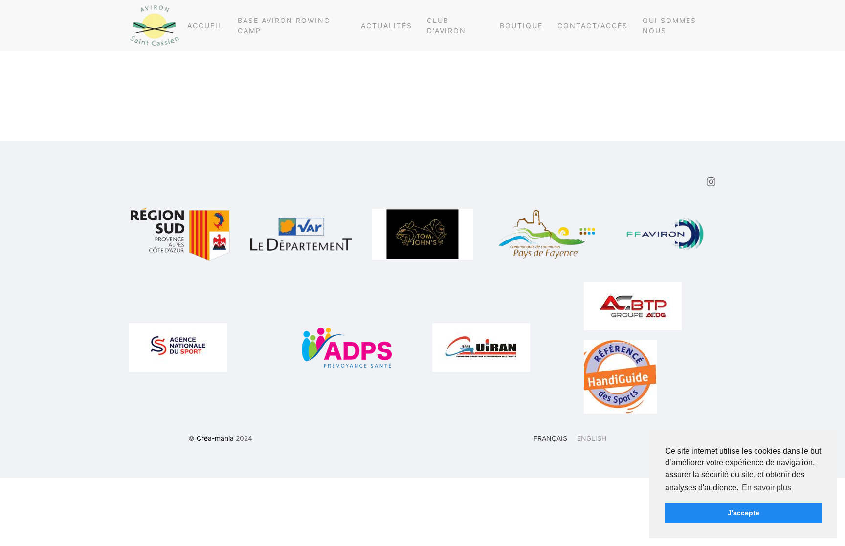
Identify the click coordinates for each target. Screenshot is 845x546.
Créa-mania (215, 438)
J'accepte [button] (743, 513)
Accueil (205, 26)
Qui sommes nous (669, 25)
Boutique (521, 26)
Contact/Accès (592, 26)
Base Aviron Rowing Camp (284, 25)
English (591, 438)
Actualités (386, 26)
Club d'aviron (446, 25)
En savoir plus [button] (766, 487)
